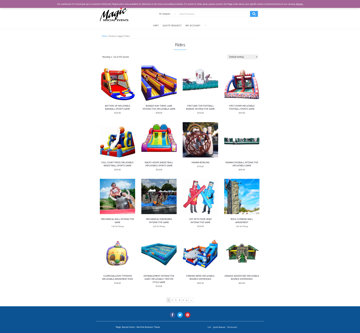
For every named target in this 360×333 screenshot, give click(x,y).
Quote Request (172, 25)
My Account (193, 25)
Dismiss (299, 4)
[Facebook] (172, 315)
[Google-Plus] (187, 315)
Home (104, 36)
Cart (156, 25)
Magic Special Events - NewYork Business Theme (138, 327)
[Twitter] (180, 315)
